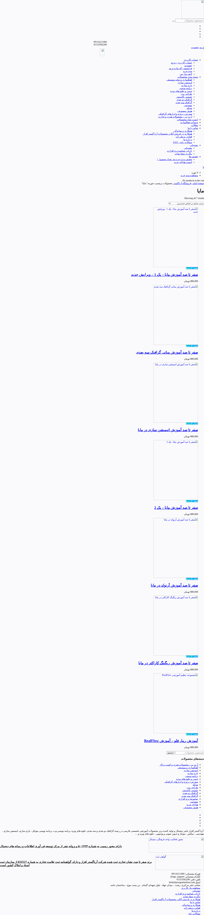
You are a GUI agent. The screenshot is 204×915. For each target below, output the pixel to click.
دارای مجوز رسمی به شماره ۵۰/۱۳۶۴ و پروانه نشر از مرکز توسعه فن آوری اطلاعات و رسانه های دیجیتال (61, 846)
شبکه (189, 108)
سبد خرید (187, 71)
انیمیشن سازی (185, 82)
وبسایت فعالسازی (189, 122)
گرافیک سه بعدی (183, 102)
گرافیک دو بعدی (184, 99)
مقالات (194, 125)
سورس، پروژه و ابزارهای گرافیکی (175, 114)
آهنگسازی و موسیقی (187, 767)
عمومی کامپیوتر (184, 97)
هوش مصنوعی (184, 111)
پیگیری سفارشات (183, 153)
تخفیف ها (193, 156)
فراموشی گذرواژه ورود (180, 68)
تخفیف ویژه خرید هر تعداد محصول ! (174, 159)
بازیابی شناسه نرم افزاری (179, 151)
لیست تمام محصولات (187, 119)
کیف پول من (186, 74)
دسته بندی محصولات (188, 77)
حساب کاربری (191, 60)
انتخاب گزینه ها (192, 268)
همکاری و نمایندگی (183, 131)
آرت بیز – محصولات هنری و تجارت (175, 116)
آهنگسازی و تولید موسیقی (179, 79)
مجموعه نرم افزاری (188, 799)
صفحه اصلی (198, 183)
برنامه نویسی (185, 88)
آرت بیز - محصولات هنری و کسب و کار (179, 764)
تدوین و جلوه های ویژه (181, 91)
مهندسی (188, 105)
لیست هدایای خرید (183, 162)
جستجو (171, 753)
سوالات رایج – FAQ (182, 142)
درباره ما (187, 139)
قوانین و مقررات (184, 136)
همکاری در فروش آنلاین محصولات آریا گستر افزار (167, 134)
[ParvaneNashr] (176, 851)
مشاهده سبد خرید (189, 175)
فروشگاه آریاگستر (182, 183)
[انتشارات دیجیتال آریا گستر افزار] (193, 18)
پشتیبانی (194, 145)
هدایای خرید (192, 804)
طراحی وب (186, 94)
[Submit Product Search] (173, 21)
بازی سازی (186, 85)
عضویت (195, 47)
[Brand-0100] (179, 869)
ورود (201, 47)
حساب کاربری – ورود (181, 62)
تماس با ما (193, 128)
